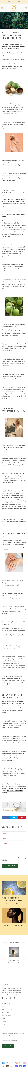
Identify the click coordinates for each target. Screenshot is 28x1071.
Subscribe (8, 1046)
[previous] (3, 958)
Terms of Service (6, 1016)
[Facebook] (2, 998)
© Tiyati (14, 1054)
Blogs (3, 1018)
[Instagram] (6, 998)
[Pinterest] (10, 998)
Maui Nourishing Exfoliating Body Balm (15, 788)
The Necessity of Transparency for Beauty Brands (12, 900)
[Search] (23, 8)
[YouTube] (14, 998)
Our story (4, 1021)
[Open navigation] (2, 8)
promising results (19, 465)
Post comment (10, 866)
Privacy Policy (5, 1013)
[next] (25, 958)
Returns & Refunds (7, 1010)
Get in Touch (5, 1007)
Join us (4, 1024)
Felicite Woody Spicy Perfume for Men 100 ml (14, 960)
